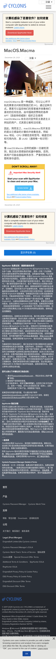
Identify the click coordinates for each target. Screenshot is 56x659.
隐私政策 (45, 470)
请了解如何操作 (43, 456)
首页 (5, 487)
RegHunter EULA (10, 567)
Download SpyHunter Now (20, 32)
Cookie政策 (7, 557)
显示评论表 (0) (28, 252)
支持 (5, 510)
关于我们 (6, 531)
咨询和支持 (34, 518)
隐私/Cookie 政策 (46, 336)
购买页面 (12, 473)
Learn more (19, 27)
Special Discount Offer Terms (26, 557)
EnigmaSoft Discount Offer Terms (17, 581)
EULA (15, 41)
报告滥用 (25, 531)
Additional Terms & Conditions (15, 562)
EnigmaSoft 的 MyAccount (12, 397)
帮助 (5, 518)
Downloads (22, 518)
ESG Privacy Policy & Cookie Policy (17, 576)
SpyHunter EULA (37, 562)
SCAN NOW (22, 188)
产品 (5, 496)
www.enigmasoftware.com (23, 376)
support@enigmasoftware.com (13, 395)
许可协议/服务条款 (30, 336)
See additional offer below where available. (23, 194)
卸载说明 (46, 473)
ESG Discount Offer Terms (14, 586)
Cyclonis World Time (36, 504)
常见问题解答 (47, 454)
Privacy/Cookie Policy (28, 41)
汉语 (31, 58)
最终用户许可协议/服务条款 (29, 432)
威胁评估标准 (9, 456)
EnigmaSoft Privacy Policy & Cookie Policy (20, 572)
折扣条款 (7, 339)
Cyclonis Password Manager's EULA (18, 547)
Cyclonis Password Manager (14, 504)
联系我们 (16, 531)
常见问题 (12, 518)
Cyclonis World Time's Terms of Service (19, 552)
